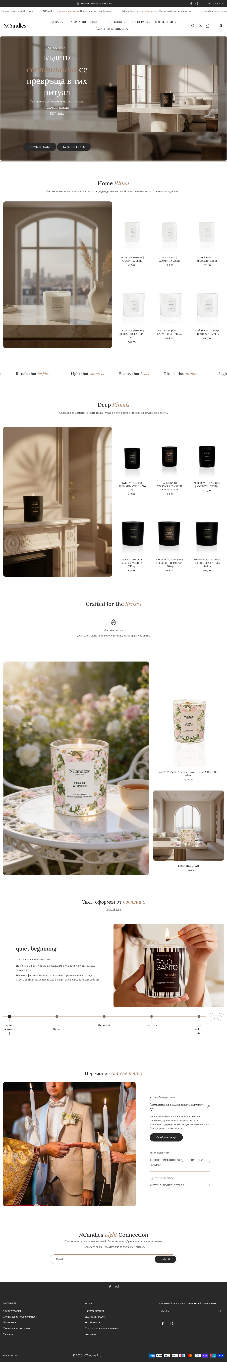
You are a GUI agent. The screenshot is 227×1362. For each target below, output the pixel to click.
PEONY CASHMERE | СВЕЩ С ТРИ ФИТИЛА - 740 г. (132, 334)
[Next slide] (220, 1016)
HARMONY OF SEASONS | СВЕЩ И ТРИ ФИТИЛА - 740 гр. (169, 563)
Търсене (8, 1334)
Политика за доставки (16, 1328)
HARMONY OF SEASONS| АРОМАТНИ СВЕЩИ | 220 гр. (169, 486)
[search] (193, 25)
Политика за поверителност (20, 1316)
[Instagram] (196, 3)
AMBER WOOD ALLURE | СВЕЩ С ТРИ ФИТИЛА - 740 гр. (207, 563)
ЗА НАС (55, 22)
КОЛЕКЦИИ (114, 22)
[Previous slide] (211, 1016)
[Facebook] (191, 3)
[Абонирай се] (220, 1311)
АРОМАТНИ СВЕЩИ (83, 22)
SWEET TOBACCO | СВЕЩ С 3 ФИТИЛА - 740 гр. (132, 563)
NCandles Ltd (92, 1355)
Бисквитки (9, 1322)
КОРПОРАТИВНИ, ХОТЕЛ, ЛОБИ (152, 22)
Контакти (90, 1334)
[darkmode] (219, 26)
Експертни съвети (95, 1316)
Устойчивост (92, 1322)
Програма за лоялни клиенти (102, 1328)
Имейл (165, 1311)
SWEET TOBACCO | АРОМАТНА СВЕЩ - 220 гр (132, 486)
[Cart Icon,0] (207, 25)
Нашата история (94, 1311)
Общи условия (12, 1311)
